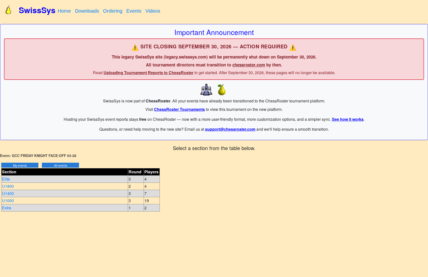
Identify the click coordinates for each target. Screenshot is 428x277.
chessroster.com (248, 65)
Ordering (112, 11)
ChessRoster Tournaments (179, 109)
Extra (6, 208)
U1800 (8, 186)
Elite (6, 179)
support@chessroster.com (230, 129)
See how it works (348, 119)
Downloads (87, 11)
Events (133, 11)
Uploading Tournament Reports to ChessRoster (148, 72)
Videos (152, 11)
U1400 (8, 193)
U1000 (8, 200)
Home (64, 11)
